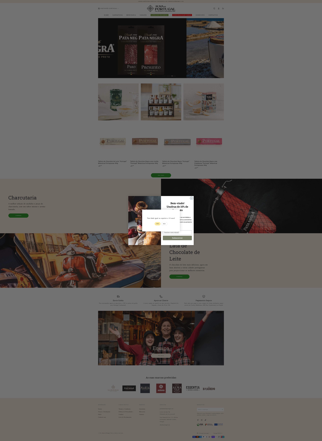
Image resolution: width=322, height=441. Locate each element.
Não (164, 224)
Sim (157, 224)
